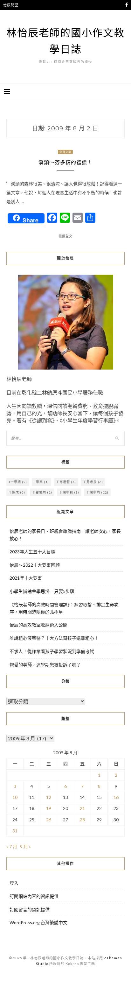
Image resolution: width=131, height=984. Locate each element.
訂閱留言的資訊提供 (30, 909)
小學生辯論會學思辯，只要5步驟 (42, 591)
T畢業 (41, 482)
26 (48, 819)
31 (14, 830)
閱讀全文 (65, 236)
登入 (14, 883)
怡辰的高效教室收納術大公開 (38, 624)
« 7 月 (11, 846)
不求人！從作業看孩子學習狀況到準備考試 (52, 651)
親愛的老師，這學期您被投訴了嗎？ (45, 664)
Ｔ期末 (17, 492)
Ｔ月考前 (93, 482)
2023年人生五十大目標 (32, 551)
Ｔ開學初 (69, 492)
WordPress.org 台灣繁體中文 (38, 922)
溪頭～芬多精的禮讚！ (65, 162)
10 (14, 797)
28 (82, 819)
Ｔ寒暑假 (66, 482)
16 (116, 797)
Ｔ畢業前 (42, 492)
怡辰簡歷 (10, 5)
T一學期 (18, 482)
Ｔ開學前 (97, 492)
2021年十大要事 (26, 578)
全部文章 (65, 151)
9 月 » (25, 846)
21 (82, 808)
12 (48, 797)
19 (48, 808)
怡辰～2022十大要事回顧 (35, 565)
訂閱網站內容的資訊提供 (34, 896)
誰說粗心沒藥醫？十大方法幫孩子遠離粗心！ (54, 638)
